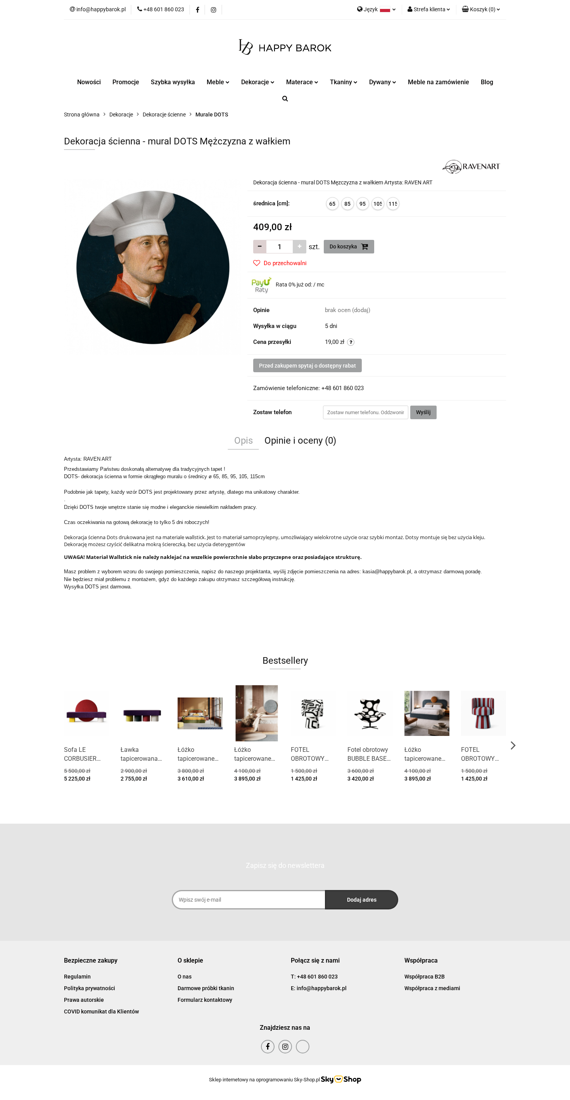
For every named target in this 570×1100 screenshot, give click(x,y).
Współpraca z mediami (432, 988)
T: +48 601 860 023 (314, 976)
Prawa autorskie (84, 1000)
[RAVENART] (471, 166)
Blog (487, 82)
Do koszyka (344, 246)
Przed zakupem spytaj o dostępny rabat (307, 366)
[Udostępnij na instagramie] (480, 459)
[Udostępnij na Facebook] (490, 459)
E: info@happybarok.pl (319, 988)
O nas (185, 976)
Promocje (125, 82)
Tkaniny (342, 82)
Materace (300, 82)
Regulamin (77, 976)
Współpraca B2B (424, 976)
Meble (216, 82)
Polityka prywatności (89, 988)
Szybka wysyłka (173, 82)
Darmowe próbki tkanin (206, 988)
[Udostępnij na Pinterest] (500, 459)
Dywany (380, 82)
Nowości (89, 82)
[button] (481, 9)
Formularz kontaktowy (205, 1000)
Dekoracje (256, 82)
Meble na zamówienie (438, 82)
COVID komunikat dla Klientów (101, 1011)
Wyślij (423, 412)
